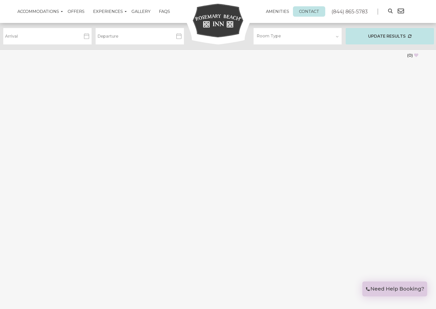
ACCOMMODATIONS (38, 11)
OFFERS (76, 11)
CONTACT (309, 11)
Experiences (108, 11)
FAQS (164, 11)
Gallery (140, 11)
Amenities (277, 11)
